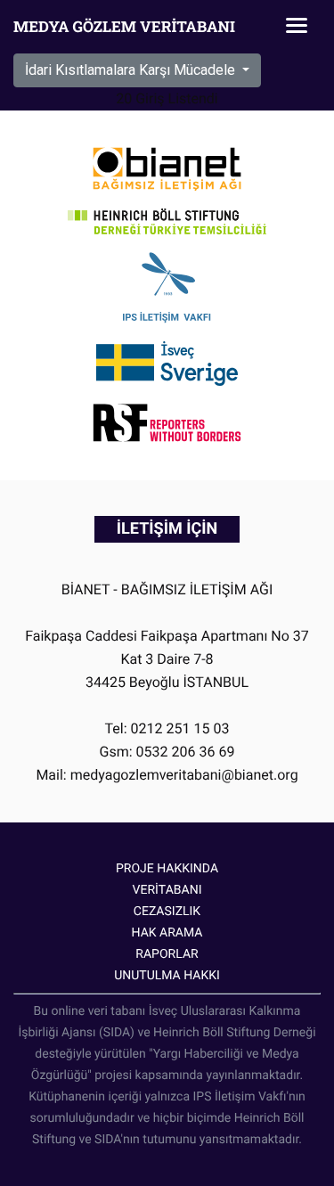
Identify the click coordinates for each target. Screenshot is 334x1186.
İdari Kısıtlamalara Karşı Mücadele (132, 69)
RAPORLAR (166, 954)
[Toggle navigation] (297, 27)
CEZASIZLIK (167, 911)
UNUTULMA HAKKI (167, 976)
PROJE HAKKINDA (167, 869)
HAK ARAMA (167, 933)
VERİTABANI (167, 890)
